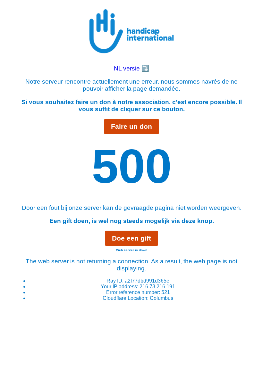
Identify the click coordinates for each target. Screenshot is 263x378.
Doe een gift (131, 238)
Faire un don (131, 126)
